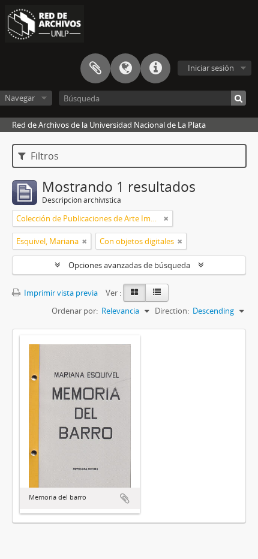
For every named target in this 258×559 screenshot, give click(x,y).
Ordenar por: (75, 310)
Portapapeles (95, 68)
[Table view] (157, 293)
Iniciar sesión (211, 67)
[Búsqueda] (238, 98)
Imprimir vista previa (60, 292)
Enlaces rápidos (155, 68)
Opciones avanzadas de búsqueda (129, 265)
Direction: (172, 310)
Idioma (125, 68)
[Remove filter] (166, 218)
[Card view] (134, 293)
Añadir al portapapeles (125, 498)
